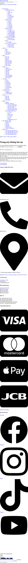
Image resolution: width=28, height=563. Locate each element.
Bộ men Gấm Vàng (12, 108)
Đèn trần (7, 98)
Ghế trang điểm (11, 35)
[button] (2, 3)
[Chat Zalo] (7, 558)
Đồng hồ (7, 125)
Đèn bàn (7, 96)
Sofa (9, 11)
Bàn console (10, 45)
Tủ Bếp (9, 42)
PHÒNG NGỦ (8, 28)
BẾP (6, 40)
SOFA (4, 48)
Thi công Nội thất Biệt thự (11, 130)
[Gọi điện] (11, 558)
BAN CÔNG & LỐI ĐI (10, 43)
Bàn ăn (9, 21)
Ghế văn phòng (11, 39)
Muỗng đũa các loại (12, 119)
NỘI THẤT (5, 8)
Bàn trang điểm (11, 33)
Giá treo (7, 88)
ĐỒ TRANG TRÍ (7, 120)
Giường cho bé (11, 31)
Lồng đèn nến (8, 127)
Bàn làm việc (11, 38)
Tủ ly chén (7, 85)
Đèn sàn (7, 97)
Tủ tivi (6, 80)
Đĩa (9, 113)
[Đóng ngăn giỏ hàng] (1, 555)
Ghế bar (10, 23)
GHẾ (4, 66)
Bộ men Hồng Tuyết (12, 109)
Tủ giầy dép (8, 83)
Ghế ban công (11, 47)
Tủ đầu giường (11, 32)
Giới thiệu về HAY (4, 280)
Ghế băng (10, 26)
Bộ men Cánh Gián (12, 106)
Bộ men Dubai (11, 107)
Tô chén (10, 112)
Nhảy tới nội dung (4, 0)
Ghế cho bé (7, 77)
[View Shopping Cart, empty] (14, 6)
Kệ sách (7, 81)
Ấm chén (10, 115)
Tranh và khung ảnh (9, 128)
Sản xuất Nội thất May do (11, 133)
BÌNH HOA (8, 122)
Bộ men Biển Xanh (12, 104)
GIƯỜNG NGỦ (6, 90)
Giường (9, 29)
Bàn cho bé (7, 64)
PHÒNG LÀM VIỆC (10, 37)
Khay (9, 118)
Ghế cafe (10, 24)
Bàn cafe (10, 12)
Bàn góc (10, 15)
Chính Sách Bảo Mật (4, 288)
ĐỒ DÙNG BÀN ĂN (10, 111)
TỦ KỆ (4, 79)
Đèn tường (7, 99)
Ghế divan (10, 17)
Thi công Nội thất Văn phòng (11, 131)
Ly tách (9, 117)
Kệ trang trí (7, 82)
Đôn (9, 13)
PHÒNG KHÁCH (9, 10)
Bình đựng (10, 114)
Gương (6, 123)
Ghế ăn (9, 22)
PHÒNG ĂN (8, 20)
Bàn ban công (11, 44)
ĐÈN (4, 95)
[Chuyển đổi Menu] (14, 10)
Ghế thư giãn (11, 16)
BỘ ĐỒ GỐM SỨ (9, 103)
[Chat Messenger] (3, 558)
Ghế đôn (10, 27)
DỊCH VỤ (5, 129)
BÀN (4, 55)
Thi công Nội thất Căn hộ (10, 134)
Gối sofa (10, 18)
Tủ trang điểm (11, 34)
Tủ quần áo (7, 86)
